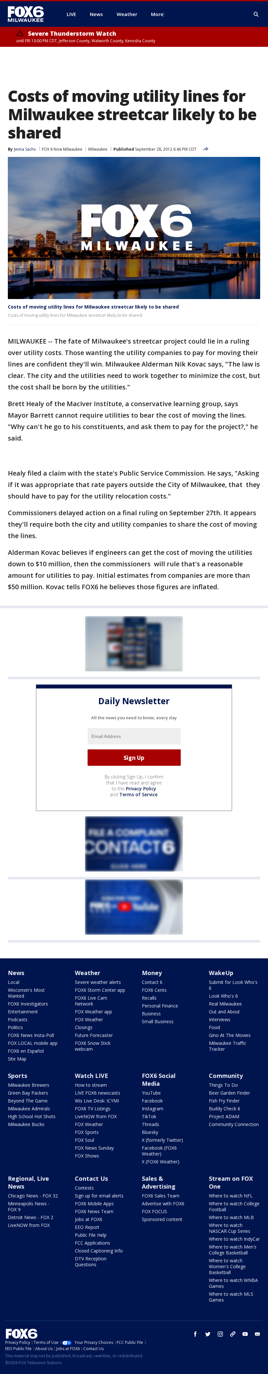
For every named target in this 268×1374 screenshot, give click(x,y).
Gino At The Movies (230, 1035)
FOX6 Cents (154, 990)
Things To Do (223, 1085)
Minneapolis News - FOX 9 (29, 1206)
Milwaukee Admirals (29, 1108)
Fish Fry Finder (224, 1101)
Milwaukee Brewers (28, 1085)
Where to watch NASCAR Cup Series (229, 1228)
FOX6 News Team (94, 1211)
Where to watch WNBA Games (233, 1283)
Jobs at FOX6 (88, 1219)
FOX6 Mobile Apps (94, 1203)
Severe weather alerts (98, 982)
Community (226, 1076)
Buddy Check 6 (224, 1108)
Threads (150, 1124)
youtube (245, 1334)
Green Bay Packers (28, 1093)
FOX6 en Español (26, 1051)
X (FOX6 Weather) (160, 1161)
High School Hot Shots (32, 1116)
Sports (17, 1076)
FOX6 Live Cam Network (91, 1001)
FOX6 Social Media (159, 1079)
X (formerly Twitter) (162, 1140)
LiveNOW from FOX (96, 1116)
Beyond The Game (28, 1101)
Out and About (224, 1011)
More (157, 14)
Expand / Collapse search (256, 14)
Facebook (152, 1101)
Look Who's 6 (223, 996)
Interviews (219, 1019)
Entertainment (23, 1011)
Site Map (17, 1059)
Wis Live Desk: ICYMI (97, 1101)
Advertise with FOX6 (163, 1203)
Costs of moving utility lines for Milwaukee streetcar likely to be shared (93, 307)
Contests (84, 1188)
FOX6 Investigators (28, 1004)
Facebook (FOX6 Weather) (159, 1151)
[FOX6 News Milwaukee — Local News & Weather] (29, 14)
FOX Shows (87, 1156)
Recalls (149, 998)
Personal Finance (160, 1006)
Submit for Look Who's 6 (233, 985)
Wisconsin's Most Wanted (26, 993)
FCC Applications (92, 1243)
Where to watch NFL (231, 1196)
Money (152, 973)
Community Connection (234, 1124)
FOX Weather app (93, 1011)
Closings (83, 1027)
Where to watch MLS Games (231, 1297)
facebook (195, 1334)
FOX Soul (84, 1140)
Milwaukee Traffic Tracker (227, 1046)
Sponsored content (162, 1219)
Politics (15, 1027)
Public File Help (91, 1235)
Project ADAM (224, 1116)
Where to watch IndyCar (234, 1239)
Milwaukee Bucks (26, 1124)
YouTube (151, 1093)
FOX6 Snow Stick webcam (92, 1046)
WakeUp (221, 973)
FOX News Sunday (94, 1148)
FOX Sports (87, 1132)
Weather (87, 973)
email (257, 1334)
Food (214, 1027)
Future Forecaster (94, 1035)
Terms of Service (138, 794)
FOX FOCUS (154, 1211)
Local (13, 982)
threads (232, 1334)
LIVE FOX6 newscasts (97, 1093)
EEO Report (87, 1227)
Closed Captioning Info (99, 1251)
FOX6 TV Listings (92, 1108)
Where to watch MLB (231, 1217)
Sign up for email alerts (99, 1196)
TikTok (149, 1116)
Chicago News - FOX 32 (33, 1196)
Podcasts (17, 1019)
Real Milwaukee (225, 1004)
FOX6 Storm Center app (100, 990)
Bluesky (150, 1132)
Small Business (158, 1021)
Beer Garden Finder (229, 1093)
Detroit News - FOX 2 (30, 1217)
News (16, 973)
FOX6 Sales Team (160, 1196)
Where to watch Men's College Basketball (233, 1250)
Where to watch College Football (234, 1206)
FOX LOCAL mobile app (33, 1043)
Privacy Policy (141, 788)
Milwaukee (98, 149)
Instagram (152, 1108)
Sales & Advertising (159, 1182)
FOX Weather (89, 1019)
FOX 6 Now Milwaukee (62, 149)
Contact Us (91, 1178)
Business (151, 1013)
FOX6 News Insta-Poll (31, 1035)
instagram (220, 1334)
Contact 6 (152, 982)
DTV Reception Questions (91, 1261)
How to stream (91, 1085)
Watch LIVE (91, 1076)
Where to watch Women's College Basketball (227, 1266)
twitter (208, 1334)
